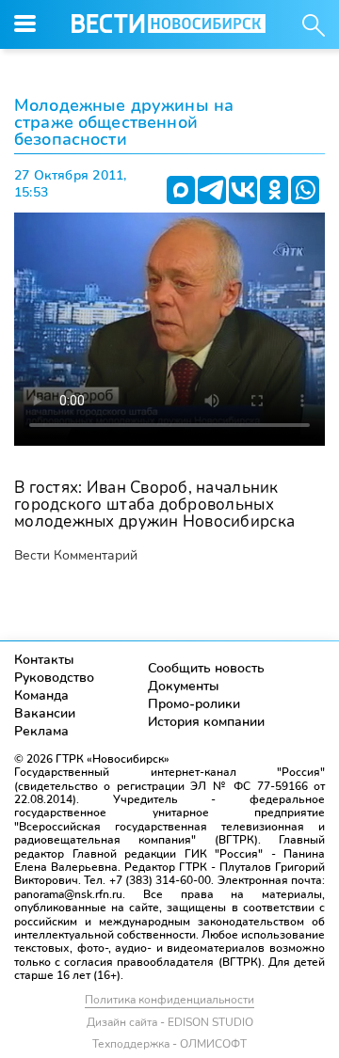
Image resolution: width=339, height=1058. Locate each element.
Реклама (41, 731)
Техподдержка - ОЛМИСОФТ (169, 1043)
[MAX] (181, 190)
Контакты (44, 660)
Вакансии (44, 713)
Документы (183, 686)
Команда (41, 695)
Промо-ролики (194, 704)
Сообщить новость (206, 668)
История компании (206, 722)
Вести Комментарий (75, 555)
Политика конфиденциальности (169, 999)
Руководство (54, 678)
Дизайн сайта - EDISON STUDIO (170, 1022)
